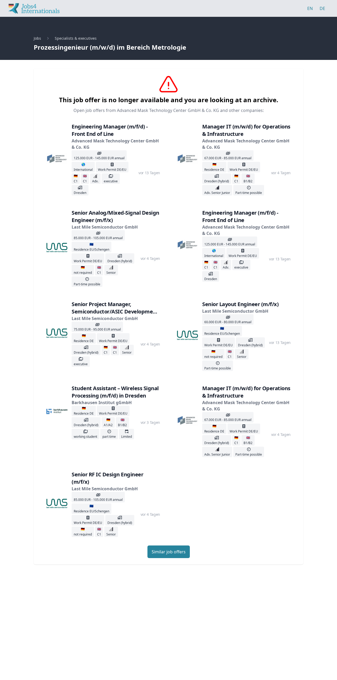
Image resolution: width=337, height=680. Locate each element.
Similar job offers (169, 552)
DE (322, 8)
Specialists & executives (76, 38)
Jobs (37, 38)
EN (310, 8)
